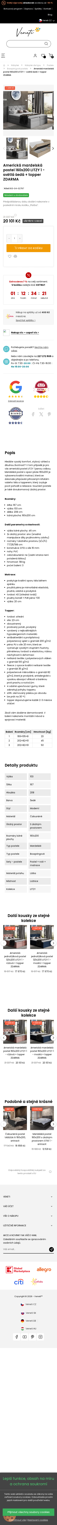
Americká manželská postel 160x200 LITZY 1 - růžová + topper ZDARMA (15, 1052)
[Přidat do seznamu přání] (10, 256)
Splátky (38, 8)
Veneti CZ (30, 1304)
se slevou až (30, 2)
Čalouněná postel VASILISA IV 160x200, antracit (15, 1137)
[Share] (33, 414)
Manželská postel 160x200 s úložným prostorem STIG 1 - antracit (42, 1139)
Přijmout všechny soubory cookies (28, 1512)
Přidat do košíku (30, 248)
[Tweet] (41, 414)
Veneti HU (31, 1328)
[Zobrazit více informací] (50, 1171)
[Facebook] (16, 1336)
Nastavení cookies (38, 1520)
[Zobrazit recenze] (41, 389)
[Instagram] (40, 1336)
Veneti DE (31, 1320)
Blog (50, 14)
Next (53, 148)
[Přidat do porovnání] (17, 256)
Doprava (28, 8)
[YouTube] (24, 1336)
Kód (6, 188)
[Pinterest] (49, 414)
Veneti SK (31, 1313)
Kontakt (47, 8)
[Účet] (35, 55)
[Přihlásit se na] (51, 1249)
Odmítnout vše (17, 1520)
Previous (4, 148)
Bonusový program (13, 8)
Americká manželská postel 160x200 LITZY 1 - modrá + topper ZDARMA (42, 1052)
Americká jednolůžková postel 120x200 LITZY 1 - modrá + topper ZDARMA (42, 959)
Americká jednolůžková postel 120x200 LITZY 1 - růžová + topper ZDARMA (15, 959)
